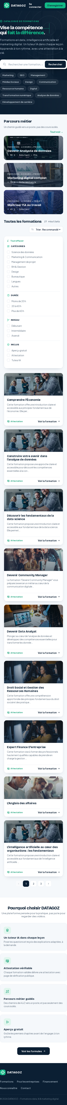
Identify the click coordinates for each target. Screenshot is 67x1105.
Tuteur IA (16, 360)
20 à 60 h (16, 306)
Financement (50, 1081)
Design (29, 82)
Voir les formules (31, 1051)
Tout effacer (17, 240)
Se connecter (35, 5)
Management (38, 75)
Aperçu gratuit (19, 350)
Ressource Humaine (13, 88)
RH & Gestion (19, 266)
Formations (6, 1081)
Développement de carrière (17, 102)
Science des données (23, 252)
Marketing (7, 75)
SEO (22, 75)
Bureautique (18, 276)
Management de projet (24, 261)
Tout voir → (56, 131)
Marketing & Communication (27, 256)
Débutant (17, 325)
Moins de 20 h (19, 301)
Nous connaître (8, 1088)
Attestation (18, 355)
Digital (33, 88)
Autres (15, 286)
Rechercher (55, 64)
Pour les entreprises (28, 1081)
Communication (47, 82)
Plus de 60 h (18, 310)
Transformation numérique (16, 95)
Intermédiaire (19, 330)
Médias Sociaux (10, 82)
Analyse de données (48, 95)
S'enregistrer (55, 5)
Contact (26, 1088)
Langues (16, 281)
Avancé (15, 335)
